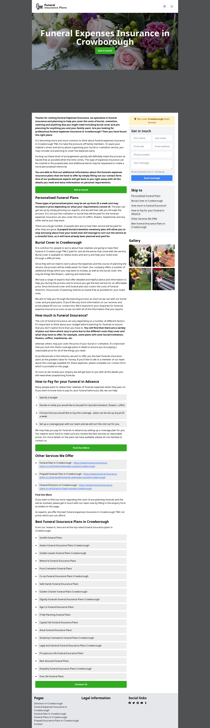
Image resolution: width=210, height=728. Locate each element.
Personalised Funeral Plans (145, 195)
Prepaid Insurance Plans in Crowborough (56, 720)
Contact (38, 724)
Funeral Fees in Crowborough (50, 713)
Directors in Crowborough (48, 703)
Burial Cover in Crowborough (147, 200)
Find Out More (81, 447)
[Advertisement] (105, 91)
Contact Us (81, 684)
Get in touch (105, 50)
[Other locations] (165, 6)
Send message (152, 178)
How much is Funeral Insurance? (148, 205)
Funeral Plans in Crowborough (50, 717)
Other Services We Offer (144, 218)
